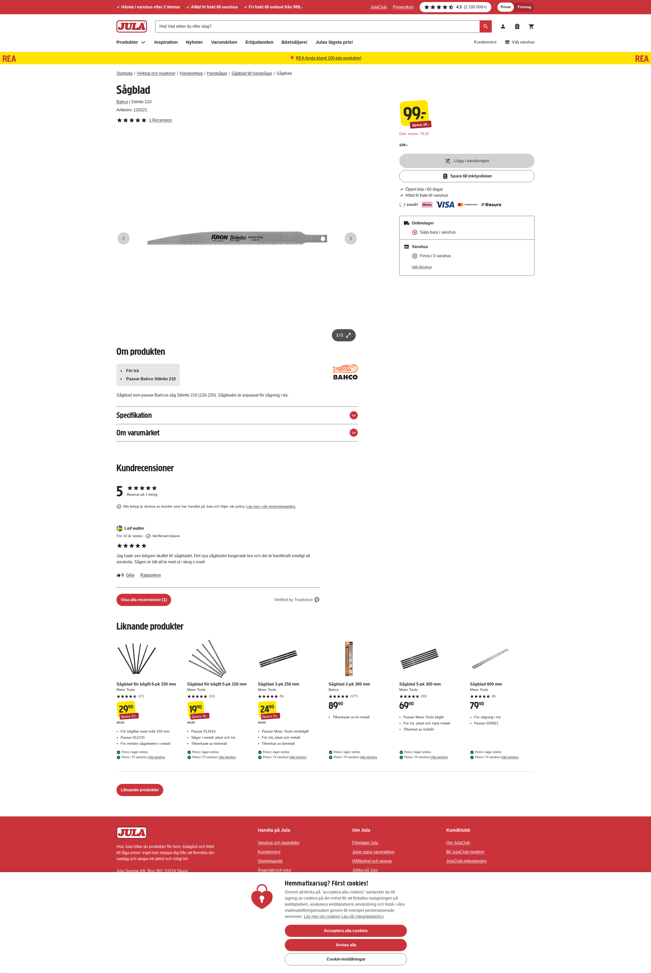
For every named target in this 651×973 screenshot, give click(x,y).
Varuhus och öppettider (279, 843)
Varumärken (224, 42)
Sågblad (284, 73)
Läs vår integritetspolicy (362, 916)
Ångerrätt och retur (274, 870)
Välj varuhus (523, 42)
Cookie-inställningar (346, 959)
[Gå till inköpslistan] (517, 26)
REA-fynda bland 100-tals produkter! (328, 58)
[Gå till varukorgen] (531, 26)
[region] (325, 922)
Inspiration (166, 42)
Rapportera (150, 575)
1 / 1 (339, 335)
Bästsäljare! (294, 42)
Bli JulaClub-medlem (465, 852)
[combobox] (323, 26)
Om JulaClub (458, 843)
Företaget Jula (365, 843)
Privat (506, 7)
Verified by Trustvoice (293, 600)
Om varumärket (137, 432)
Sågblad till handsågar (251, 73)
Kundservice (485, 42)
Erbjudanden (259, 42)
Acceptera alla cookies (346, 931)
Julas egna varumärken (373, 852)
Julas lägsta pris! (334, 42)
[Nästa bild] (351, 238)
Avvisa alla (346, 945)
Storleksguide (270, 861)
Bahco (122, 102)
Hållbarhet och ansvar (372, 861)
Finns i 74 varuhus (284, 757)
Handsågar (217, 73)
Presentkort (403, 7)
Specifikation (134, 415)
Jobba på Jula (365, 870)
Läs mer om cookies (322, 916)
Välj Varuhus (422, 267)
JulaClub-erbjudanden (466, 861)
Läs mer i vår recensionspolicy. (271, 506)
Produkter (127, 42)
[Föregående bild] (123, 238)
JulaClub (379, 7)
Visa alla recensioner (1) (144, 600)
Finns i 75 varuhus (143, 757)
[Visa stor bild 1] (237, 238)
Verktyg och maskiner (156, 73)
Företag (524, 7)
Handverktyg (191, 73)
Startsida (124, 73)
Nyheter (194, 42)
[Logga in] (503, 26)
